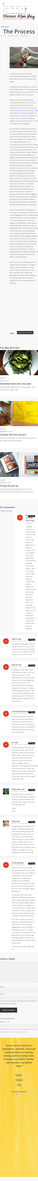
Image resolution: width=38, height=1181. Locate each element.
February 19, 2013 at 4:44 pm (19, 713)
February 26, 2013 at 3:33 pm (19, 823)
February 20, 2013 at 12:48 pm (20, 744)
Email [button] (19, 1084)
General (5, 26)
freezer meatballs (28, 113)
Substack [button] (18, 1075)
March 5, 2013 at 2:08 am (18, 864)
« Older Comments (6, 511)
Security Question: (7, 1018)
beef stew (13, 283)
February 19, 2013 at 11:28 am (20, 666)
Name (2, 987)
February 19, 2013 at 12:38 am (30, 522)
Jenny (4, 36)
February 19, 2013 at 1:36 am (19, 641)
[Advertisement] (19, 307)
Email (2, 994)
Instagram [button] (19, 1080)
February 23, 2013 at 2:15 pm (19, 791)
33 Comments (24, 36)
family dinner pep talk (25, 332)
